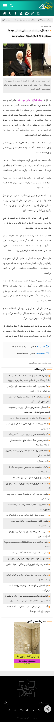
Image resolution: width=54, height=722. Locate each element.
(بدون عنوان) (42, 461)
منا (13, 347)
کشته (19, 347)
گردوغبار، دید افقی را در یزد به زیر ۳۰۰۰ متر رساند (28, 434)
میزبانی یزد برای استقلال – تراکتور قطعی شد (30, 478)
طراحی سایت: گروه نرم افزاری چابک (27, 718)
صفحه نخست (22, 353)
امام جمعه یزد (29, 347)
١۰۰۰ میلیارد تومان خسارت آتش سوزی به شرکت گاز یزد (26, 515)
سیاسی (32, 353)
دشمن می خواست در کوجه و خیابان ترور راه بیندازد (27, 558)
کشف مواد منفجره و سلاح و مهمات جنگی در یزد (29, 418)
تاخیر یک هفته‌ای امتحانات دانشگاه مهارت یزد (29, 553)
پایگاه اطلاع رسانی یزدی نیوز (29, 100)
